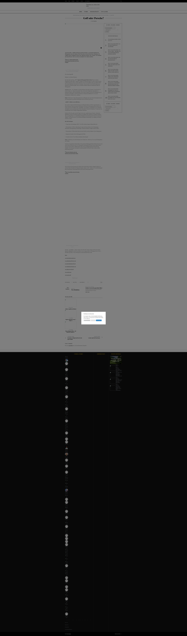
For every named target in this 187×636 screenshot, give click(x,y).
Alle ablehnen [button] (93, 320)
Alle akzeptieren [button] (99, 320)
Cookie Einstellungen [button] (87, 320)
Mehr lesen (88, 318)
